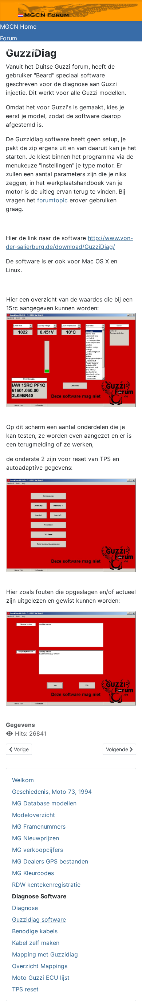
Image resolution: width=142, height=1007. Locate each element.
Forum (8, 38)
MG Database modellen (44, 803)
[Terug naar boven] (129, 993)
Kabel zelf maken (35, 942)
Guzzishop (14, 61)
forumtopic (52, 200)
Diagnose (25, 907)
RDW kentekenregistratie (46, 884)
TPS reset (25, 989)
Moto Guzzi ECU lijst (41, 977)
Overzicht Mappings (39, 966)
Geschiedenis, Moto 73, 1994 (52, 791)
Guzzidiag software (39, 919)
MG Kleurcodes (33, 873)
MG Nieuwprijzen (35, 838)
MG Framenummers (39, 826)
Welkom (23, 780)
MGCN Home (18, 26)
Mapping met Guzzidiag (45, 954)
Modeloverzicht (33, 814)
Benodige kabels (35, 931)
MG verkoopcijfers (37, 849)
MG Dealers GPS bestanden (50, 861)
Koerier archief (20, 49)
